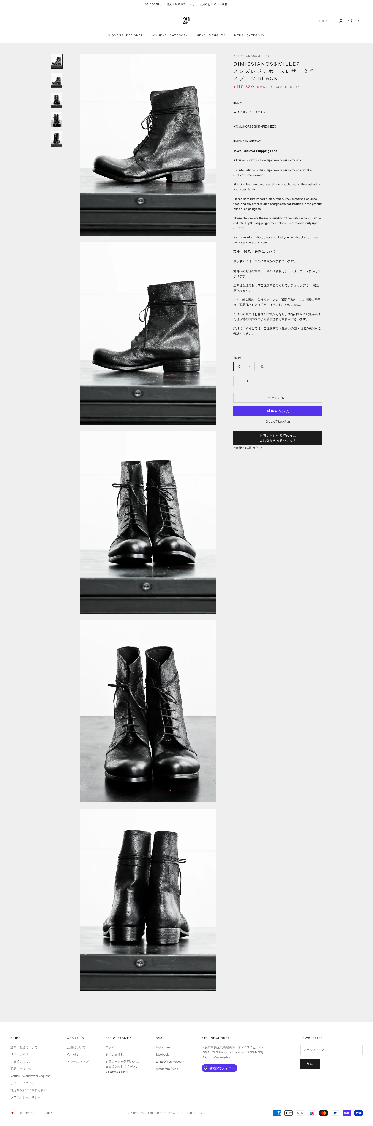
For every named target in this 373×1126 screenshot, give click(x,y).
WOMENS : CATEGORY (170, 35)
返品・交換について (24, 1069)
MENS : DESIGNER (210, 35)
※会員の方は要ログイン (247, 447)
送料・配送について (24, 1047)
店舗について (76, 1047)
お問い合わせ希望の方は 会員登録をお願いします (278, 438)
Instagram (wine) (167, 1069)
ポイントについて (22, 1083)
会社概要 (73, 1054)
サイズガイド (19, 1054)
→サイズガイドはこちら (250, 112)
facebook (162, 1054)
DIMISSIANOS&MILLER (251, 56)
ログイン (112, 1047)
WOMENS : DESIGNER (125, 35)
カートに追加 (278, 397)
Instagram (163, 1047)
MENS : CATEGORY (249, 35)
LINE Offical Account (170, 1062)
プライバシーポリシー (25, 1097)
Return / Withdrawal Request (30, 1076)
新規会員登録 (115, 1054)
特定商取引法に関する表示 (28, 1090)
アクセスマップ (77, 1062)
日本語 (323, 20)
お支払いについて (22, 1062)
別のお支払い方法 (278, 421)
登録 (310, 1063)
